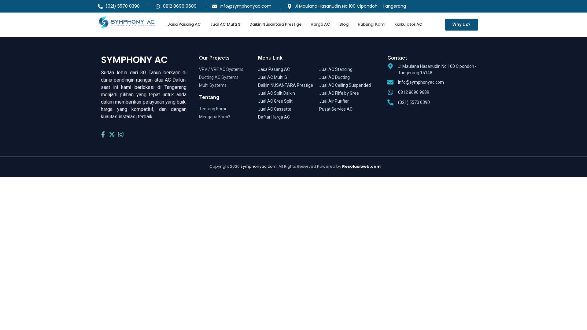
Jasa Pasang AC (184, 24)
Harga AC (320, 24)
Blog (344, 24)
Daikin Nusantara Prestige (275, 24)
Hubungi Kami (371, 24)
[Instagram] (120, 134)
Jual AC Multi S (225, 24)
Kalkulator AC (408, 24)
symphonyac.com (259, 166)
